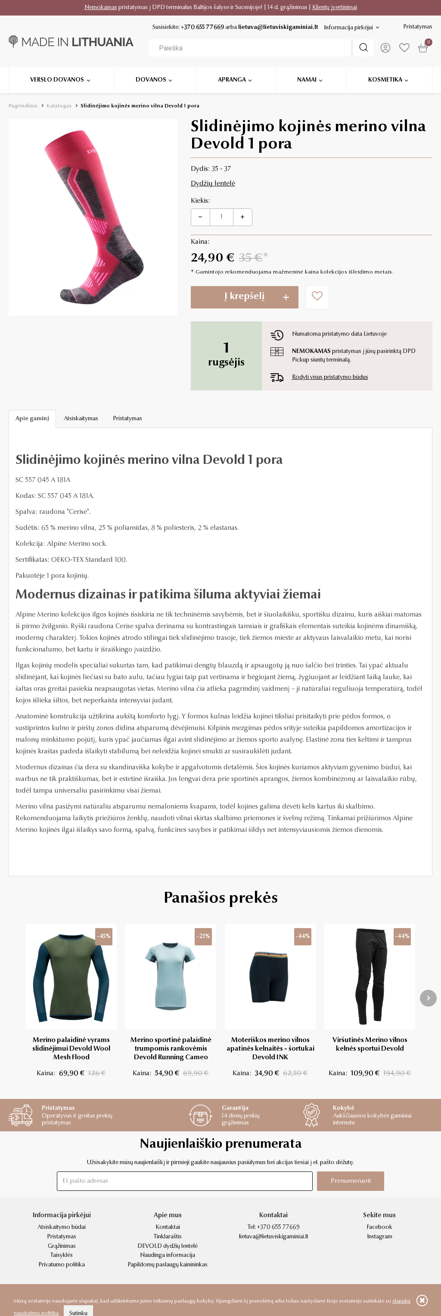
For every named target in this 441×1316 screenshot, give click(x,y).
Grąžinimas (62, 1247)
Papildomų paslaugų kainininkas (167, 1265)
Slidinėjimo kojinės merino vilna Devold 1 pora (140, 106)
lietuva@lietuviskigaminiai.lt (278, 28)
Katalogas (59, 106)
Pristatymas (417, 27)
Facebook (379, 1228)
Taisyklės (61, 1256)
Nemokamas (100, 8)
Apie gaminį (32, 419)
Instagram (379, 1237)
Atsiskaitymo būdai (61, 1228)
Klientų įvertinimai (334, 8)
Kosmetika (385, 80)
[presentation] (428, 998)
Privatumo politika (61, 1265)
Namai (307, 80)
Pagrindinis (23, 106)
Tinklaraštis (168, 1237)
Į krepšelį (244, 297)
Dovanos (151, 80)
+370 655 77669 (202, 28)
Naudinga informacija (167, 1256)
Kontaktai (167, 1228)
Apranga (232, 80)
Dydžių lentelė (213, 183)
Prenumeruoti (351, 1181)
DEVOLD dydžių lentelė (167, 1247)
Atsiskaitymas (81, 419)
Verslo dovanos (57, 80)
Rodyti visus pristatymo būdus (330, 378)
